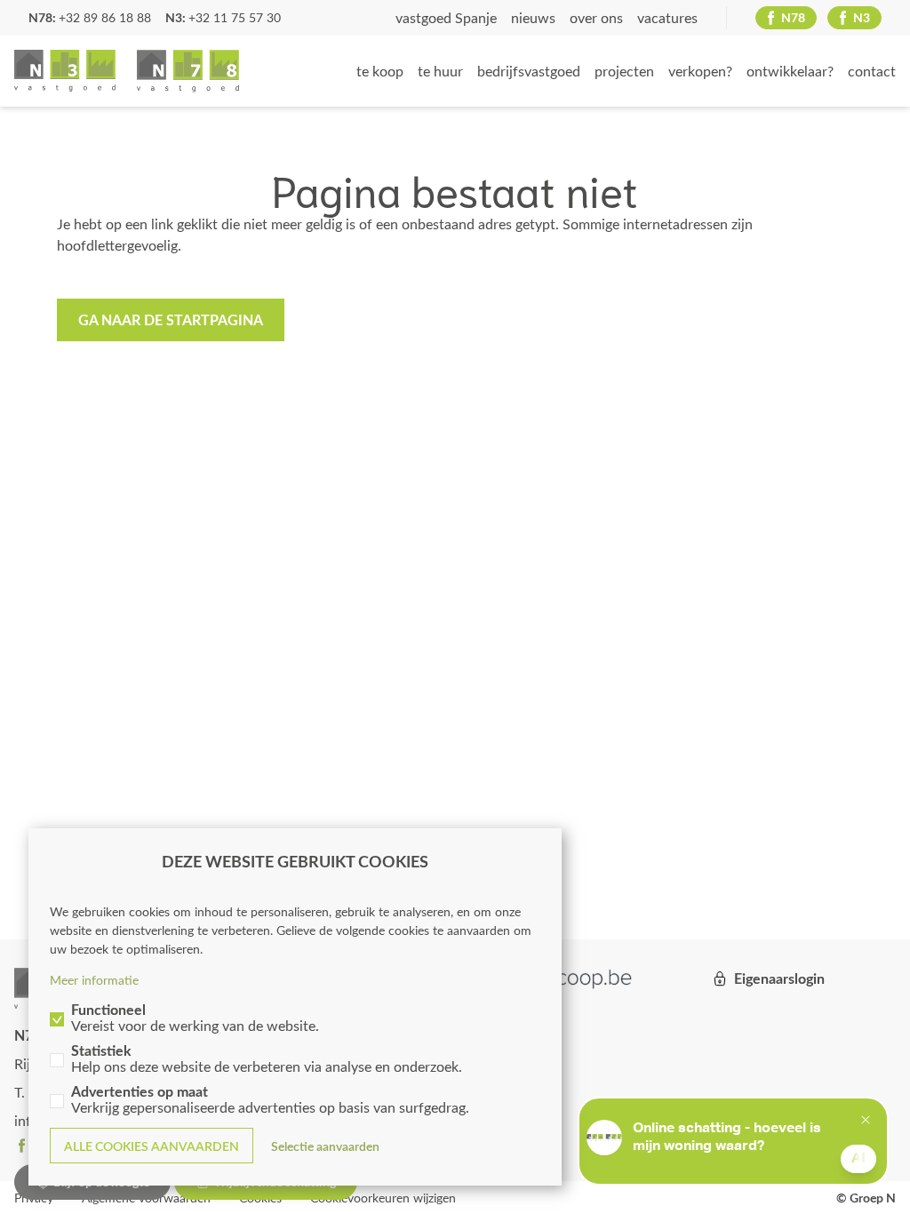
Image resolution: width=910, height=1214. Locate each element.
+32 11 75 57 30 (234, 17)
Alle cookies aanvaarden (151, 1146)
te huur (440, 70)
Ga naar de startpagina (170, 319)
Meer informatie (94, 979)
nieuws (533, 17)
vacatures (667, 17)
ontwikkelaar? (790, 70)
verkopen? (700, 70)
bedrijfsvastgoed (528, 70)
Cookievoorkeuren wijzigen (383, 1197)
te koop (379, 70)
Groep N (126, 71)
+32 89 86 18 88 (105, 17)
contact (872, 70)
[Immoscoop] (562, 978)
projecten (624, 70)
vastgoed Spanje (446, 17)
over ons (596, 17)
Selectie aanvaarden (325, 1146)
